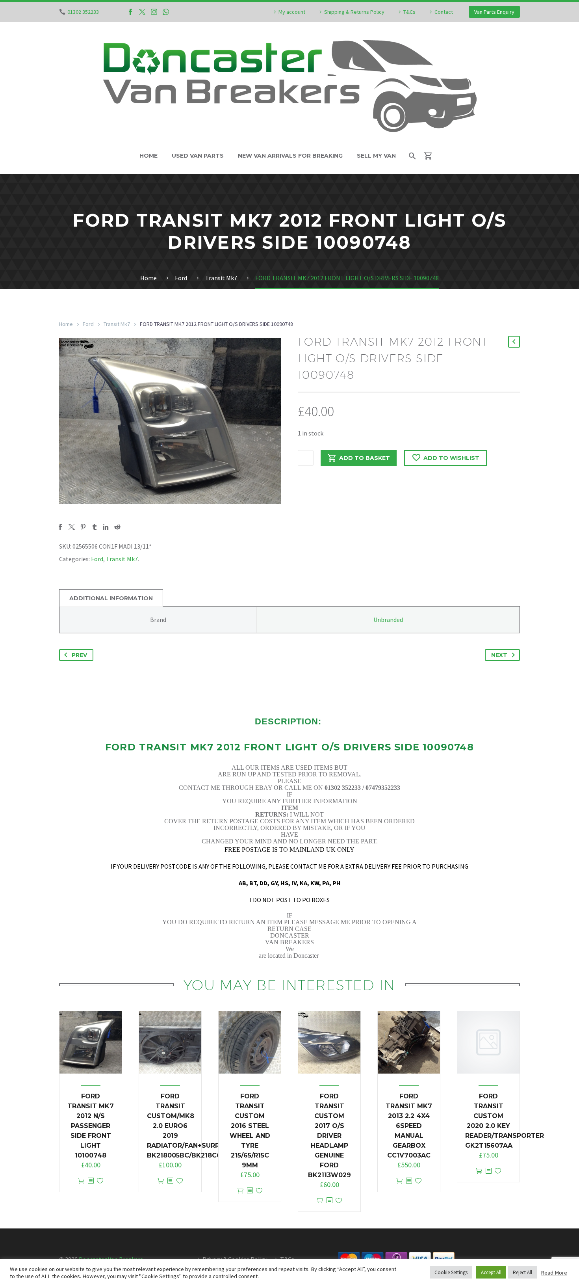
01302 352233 (83, 11)
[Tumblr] (94, 527)
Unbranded (388, 619)
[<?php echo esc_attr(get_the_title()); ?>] (90, 1181)
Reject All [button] (522, 1272)
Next (499, 655)
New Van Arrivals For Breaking (290, 155)
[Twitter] (142, 12)
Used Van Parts (198, 155)
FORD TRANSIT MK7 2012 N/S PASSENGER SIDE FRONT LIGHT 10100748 (90, 1125)
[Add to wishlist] (100, 1181)
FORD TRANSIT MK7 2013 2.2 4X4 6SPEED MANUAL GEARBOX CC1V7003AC (409, 1125)
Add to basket (364, 458)
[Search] (411, 156)
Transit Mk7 (117, 324)
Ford (88, 324)
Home (148, 155)
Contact (443, 11)
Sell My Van (376, 155)
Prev (79, 655)
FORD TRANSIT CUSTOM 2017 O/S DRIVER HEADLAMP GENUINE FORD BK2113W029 (329, 1135)
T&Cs (409, 11)
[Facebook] (130, 12)
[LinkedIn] (106, 527)
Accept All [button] (491, 1272)
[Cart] (431, 156)
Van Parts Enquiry (494, 11)
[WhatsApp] (166, 12)
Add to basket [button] (81, 1181)
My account (291, 11)
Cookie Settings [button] (451, 1272)
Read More (554, 1272)
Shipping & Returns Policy (354, 11)
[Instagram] (154, 12)
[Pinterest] (83, 527)
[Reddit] (117, 527)
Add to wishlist (451, 458)
